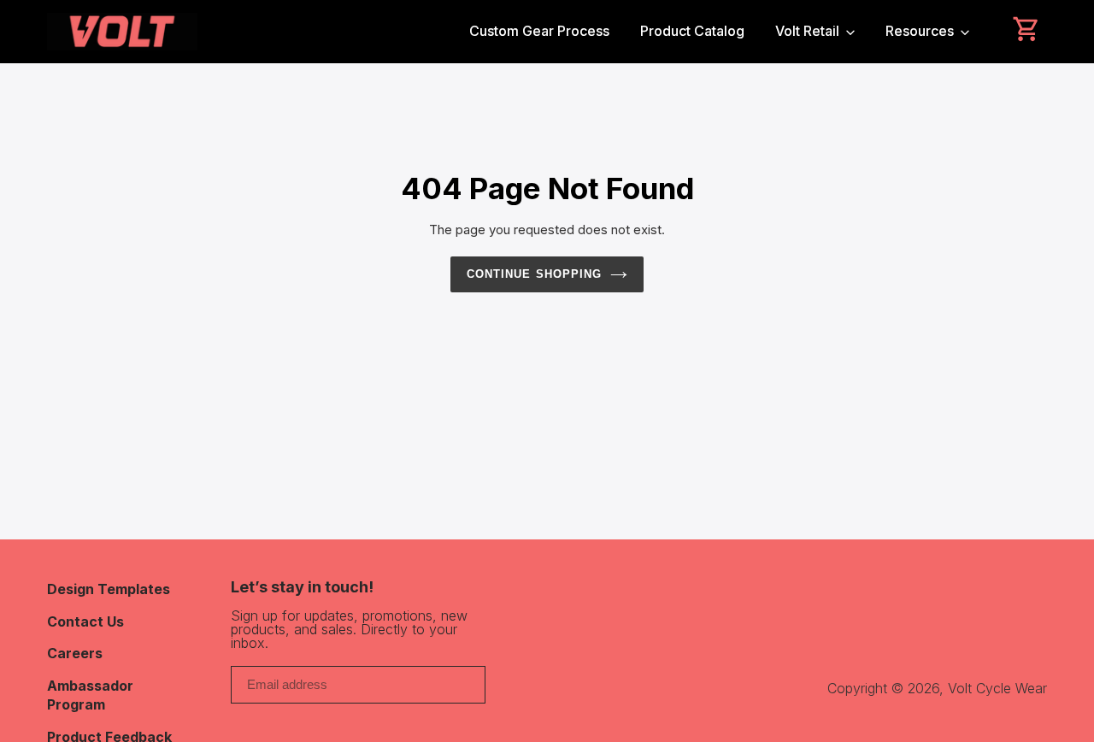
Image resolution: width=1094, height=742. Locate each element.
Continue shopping (534, 274)
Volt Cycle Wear (997, 688)
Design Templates (108, 589)
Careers (75, 653)
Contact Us (85, 621)
